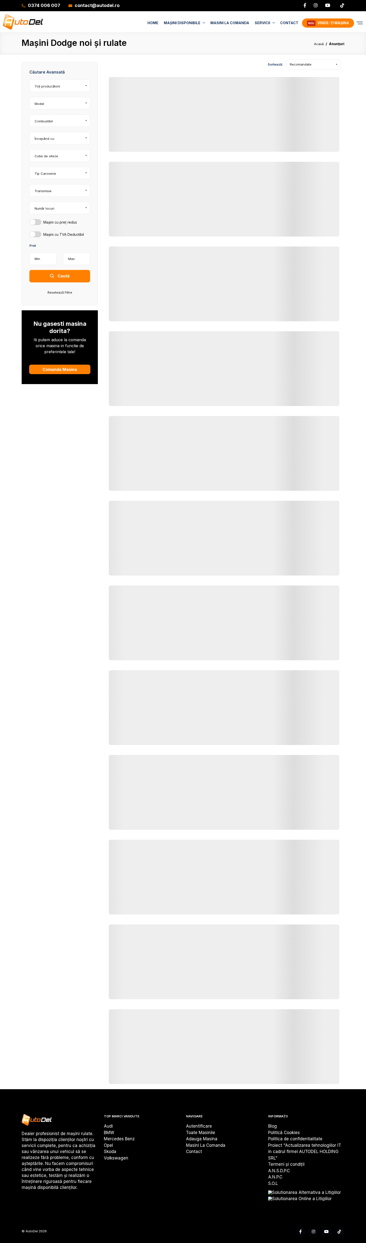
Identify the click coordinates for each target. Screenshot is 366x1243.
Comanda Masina (60, 369)
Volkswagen (116, 1158)
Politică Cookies (284, 1132)
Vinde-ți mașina (328, 23)
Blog (272, 1126)
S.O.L (273, 1183)
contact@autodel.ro (97, 5)
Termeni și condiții (286, 1164)
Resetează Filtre (60, 292)
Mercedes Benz (119, 1138)
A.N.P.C (275, 1176)
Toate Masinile (200, 1132)
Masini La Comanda (205, 1145)
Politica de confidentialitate (295, 1138)
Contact (194, 1151)
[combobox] (59, 86)
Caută (63, 275)
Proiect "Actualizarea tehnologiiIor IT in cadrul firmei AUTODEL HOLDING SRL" (304, 1151)
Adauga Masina (201, 1138)
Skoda (110, 1151)
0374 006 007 (44, 5)
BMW (109, 1132)
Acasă (319, 44)
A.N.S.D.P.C (279, 1170)
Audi (108, 1126)
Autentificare (199, 1126)
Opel (108, 1145)
